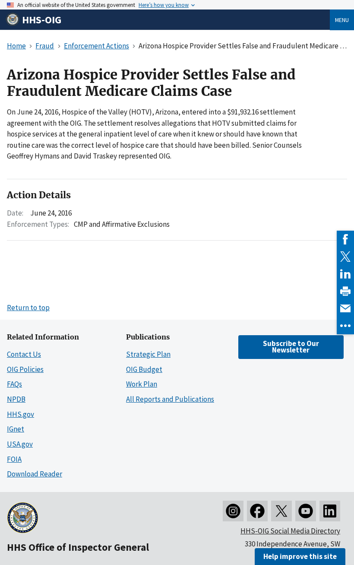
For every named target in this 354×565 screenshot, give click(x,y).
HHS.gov (20, 414)
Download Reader (34, 474)
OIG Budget (144, 369)
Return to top (28, 307)
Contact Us (24, 354)
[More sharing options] (345, 325)
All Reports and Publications (170, 399)
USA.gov (20, 444)
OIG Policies (25, 369)
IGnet (15, 429)
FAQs (14, 384)
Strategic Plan (148, 354)
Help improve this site (300, 556)
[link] (345, 239)
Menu (342, 20)
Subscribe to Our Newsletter (291, 347)
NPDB (16, 399)
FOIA (14, 459)
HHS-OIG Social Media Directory (290, 531)
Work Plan (141, 384)
